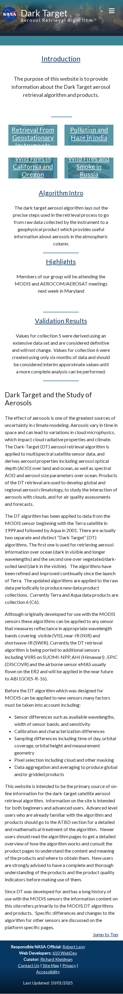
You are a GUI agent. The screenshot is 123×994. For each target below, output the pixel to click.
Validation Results (61, 321)
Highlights (61, 261)
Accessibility (48, 971)
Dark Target (44, 12)
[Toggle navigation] (111, 10)
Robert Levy (73, 946)
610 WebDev (65, 952)
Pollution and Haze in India (89, 133)
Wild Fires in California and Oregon (33, 166)
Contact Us (28, 965)
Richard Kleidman (56, 959)
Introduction (60, 58)
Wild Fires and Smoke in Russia (89, 166)
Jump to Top (105, 934)
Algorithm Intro (61, 193)
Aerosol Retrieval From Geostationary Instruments (33, 133)
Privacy (69, 965)
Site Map (51, 965)
